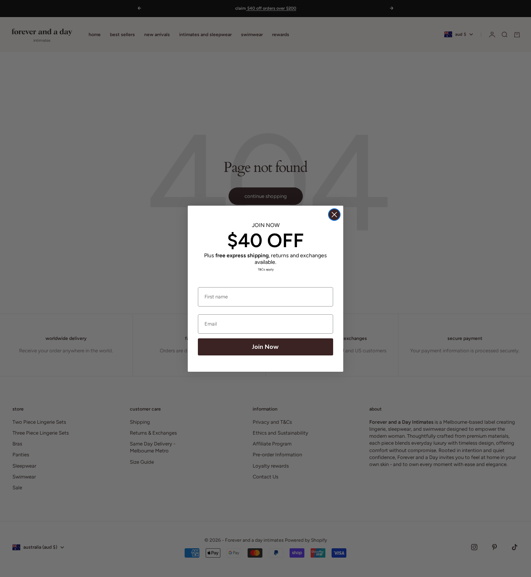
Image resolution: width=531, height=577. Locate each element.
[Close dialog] (334, 214)
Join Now (265, 347)
